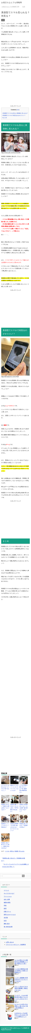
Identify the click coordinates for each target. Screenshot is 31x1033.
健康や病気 (7, 902)
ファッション (8, 896)
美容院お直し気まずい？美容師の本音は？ (23, 825)
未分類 (6, 917)
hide (18, 109)
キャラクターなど (9, 893)
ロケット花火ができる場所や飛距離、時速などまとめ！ (21, 988)
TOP (11, 6)
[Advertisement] (15, 89)
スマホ (7, 851)
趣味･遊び (7, 923)
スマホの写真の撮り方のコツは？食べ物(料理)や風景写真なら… (23, 789)
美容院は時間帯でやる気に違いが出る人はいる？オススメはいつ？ (14, 827)
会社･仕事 (7, 899)
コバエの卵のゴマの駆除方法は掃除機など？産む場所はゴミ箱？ (21, 961)
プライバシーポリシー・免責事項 (16, 944)
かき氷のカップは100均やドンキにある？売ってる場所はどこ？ (21, 1014)
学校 (5, 905)
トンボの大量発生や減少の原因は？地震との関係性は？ (21, 970)
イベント (6, 890)
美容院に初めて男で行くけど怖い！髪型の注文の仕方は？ (5, 845)
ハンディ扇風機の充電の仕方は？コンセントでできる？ (21, 979)
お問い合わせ (10, 942)
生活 (3, 20)
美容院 (16, 851)
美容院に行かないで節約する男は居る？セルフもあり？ (5, 807)
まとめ (4, 117)
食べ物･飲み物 (8, 926)
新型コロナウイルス (10, 914)
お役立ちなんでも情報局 (11, 2)
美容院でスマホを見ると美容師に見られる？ (15, 113)
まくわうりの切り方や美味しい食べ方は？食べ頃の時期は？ (21, 1006)
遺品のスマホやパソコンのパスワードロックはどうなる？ (14, 788)
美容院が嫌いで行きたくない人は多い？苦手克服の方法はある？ (14, 808)
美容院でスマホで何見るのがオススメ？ (13, 115)
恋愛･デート (7, 911)
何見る (12, 851)
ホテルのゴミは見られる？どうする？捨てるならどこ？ (5, 788)
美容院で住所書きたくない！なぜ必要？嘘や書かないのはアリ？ (23, 808)
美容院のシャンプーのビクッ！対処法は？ (5, 825)
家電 (5, 908)
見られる (21, 851)
